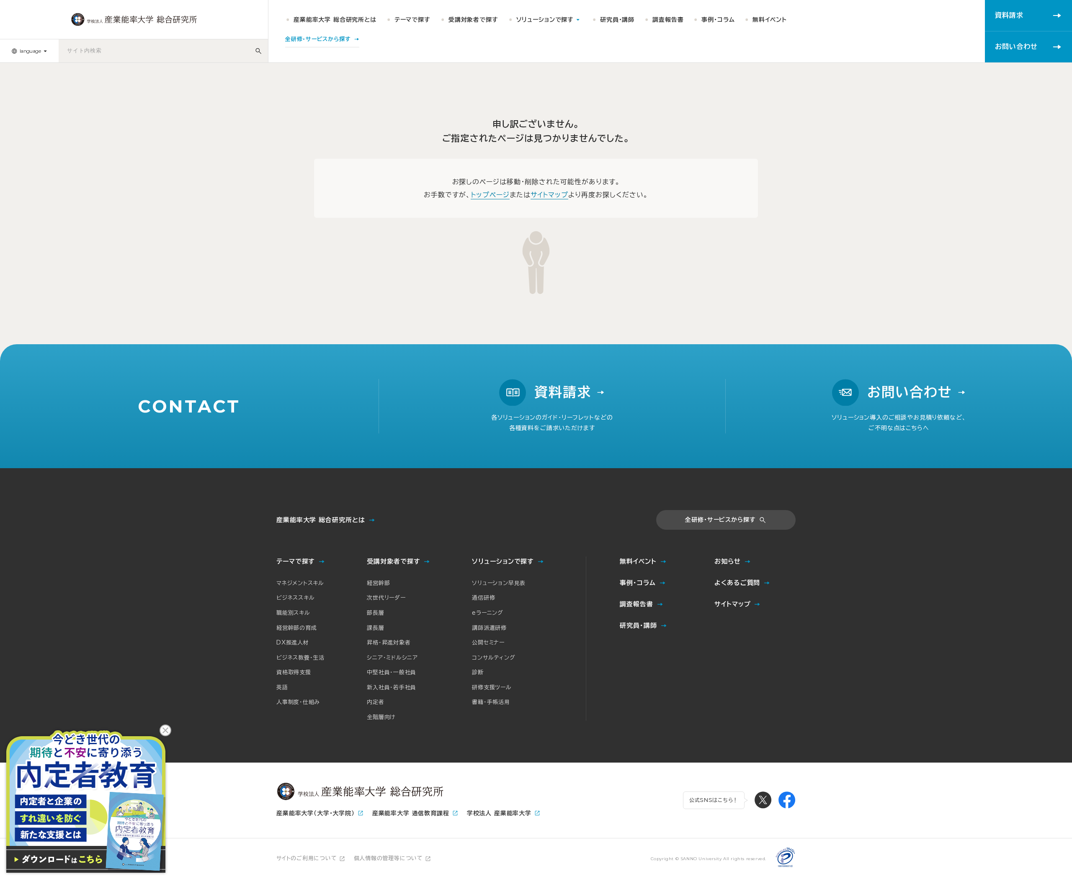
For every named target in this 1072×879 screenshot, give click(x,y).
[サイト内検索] (258, 50)
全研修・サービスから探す (720, 520)
